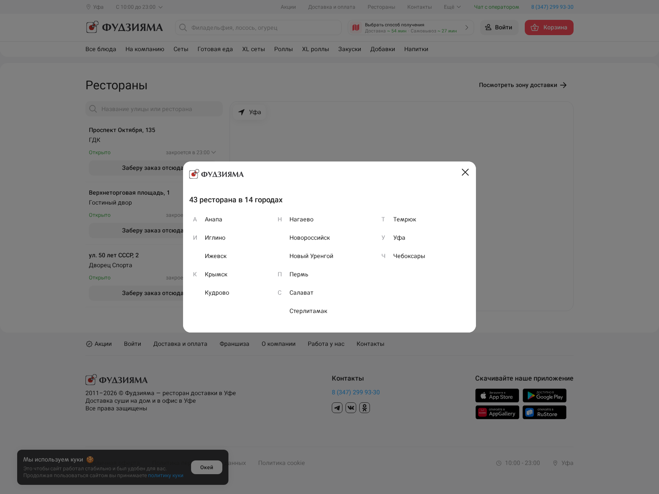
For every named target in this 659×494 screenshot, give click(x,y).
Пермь (299, 274)
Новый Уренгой (311, 256)
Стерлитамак (308, 311)
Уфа (399, 237)
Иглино (215, 237)
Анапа (213, 219)
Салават (301, 292)
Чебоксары (409, 256)
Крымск (216, 274)
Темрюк (404, 219)
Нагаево (301, 219)
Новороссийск (309, 237)
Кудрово (217, 292)
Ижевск (216, 256)
